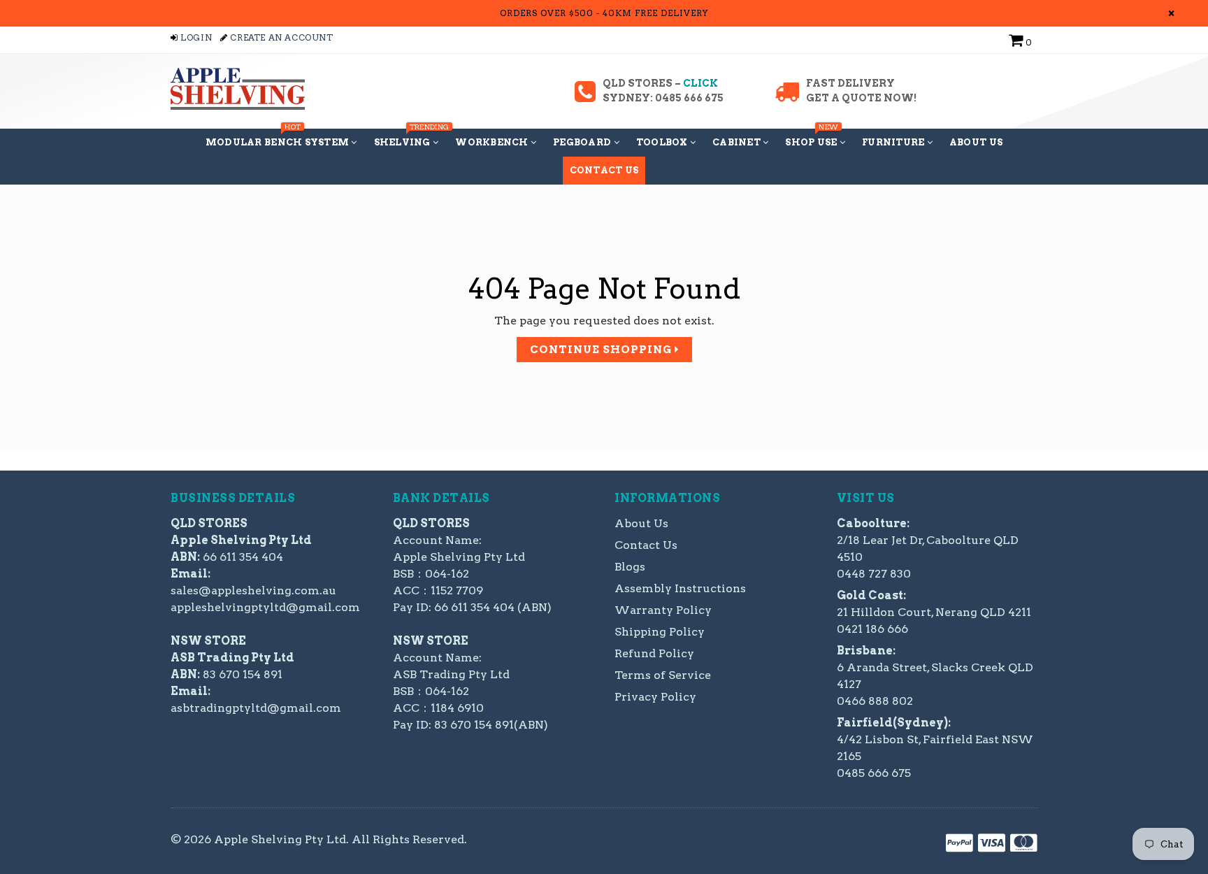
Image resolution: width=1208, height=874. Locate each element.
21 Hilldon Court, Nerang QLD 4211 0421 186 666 (934, 612)
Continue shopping (602, 349)
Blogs (629, 566)
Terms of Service (662, 675)
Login (195, 37)
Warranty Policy (663, 610)
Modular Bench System (278, 138)
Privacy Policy (655, 696)
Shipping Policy (659, 631)
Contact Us (604, 170)
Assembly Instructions (680, 588)
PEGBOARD (583, 142)
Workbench (493, 142)
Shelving (410, 138)
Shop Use (812, 138)
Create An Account (280, 37)
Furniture (894, 142)
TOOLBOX (663, 142)
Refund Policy (654, 653)
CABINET (737, 142)
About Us (975, 142)
